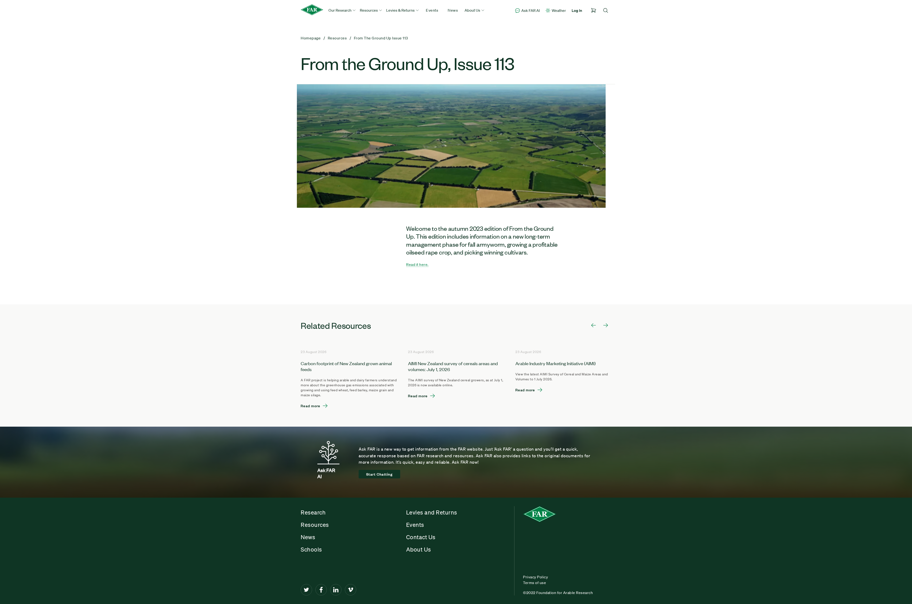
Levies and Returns (431, 512)
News (453, 10)
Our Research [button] (340, 10)
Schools (311, 549)
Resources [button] (369, 10)
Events (432, 10)
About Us (418, 549)
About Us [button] (473, 10)
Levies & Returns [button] (400, 10)
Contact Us (421, 537)
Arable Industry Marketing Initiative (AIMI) (555, 363)
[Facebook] (321, 589)
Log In (577, 10)
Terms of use (534, 582)
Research (313, 512)
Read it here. (417, 264)
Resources (315, 524)
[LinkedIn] (336, 589)
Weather (559, 10)
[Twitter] (306, 589)
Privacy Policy (535, 577)
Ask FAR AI (530, 10)
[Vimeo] (350, 589)
